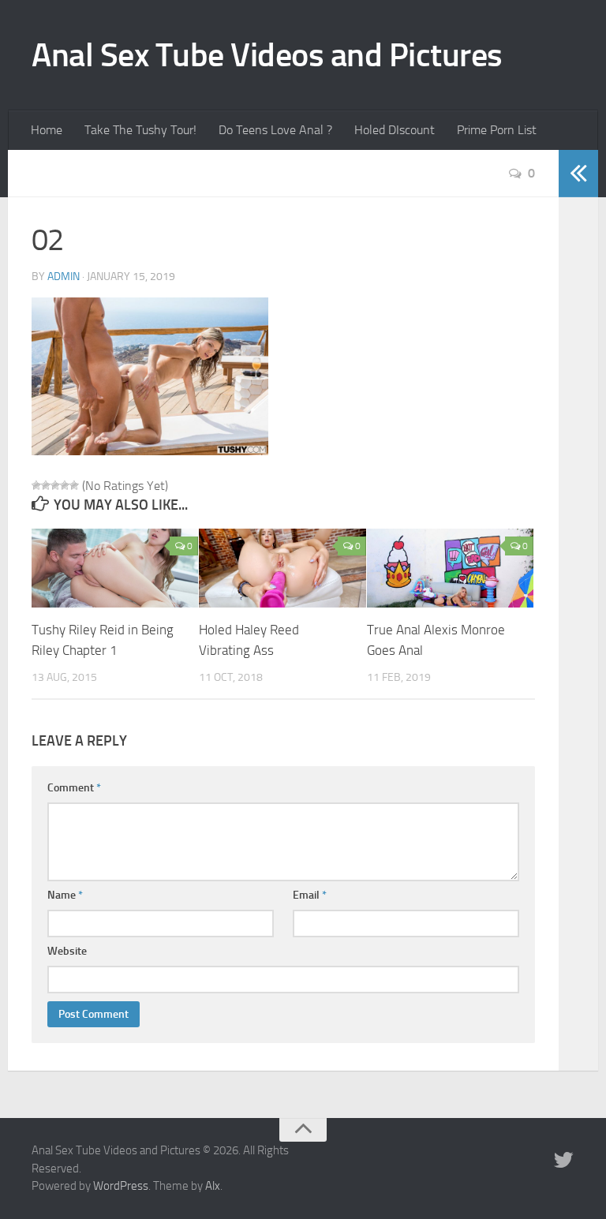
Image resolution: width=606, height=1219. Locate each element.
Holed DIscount (394, 129)
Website (67, 951)
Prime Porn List (497, 129)
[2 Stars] (45, 485)
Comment (74, 788)
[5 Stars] (74, 485)
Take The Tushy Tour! (140, 129)
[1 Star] (36, 485)
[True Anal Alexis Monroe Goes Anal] (450, 568)
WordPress (120, 1186)
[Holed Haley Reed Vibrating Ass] (282, 568)
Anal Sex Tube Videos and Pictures (267, 55)
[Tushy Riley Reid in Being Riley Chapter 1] (115, 568)
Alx (212, 1186)
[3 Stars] (55, 485)
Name (65, 895)
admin (63, 276)
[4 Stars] (64, 485)
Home (46, 129)
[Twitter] (563, 1161)
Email (310, 895)
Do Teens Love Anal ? (275, 129)
